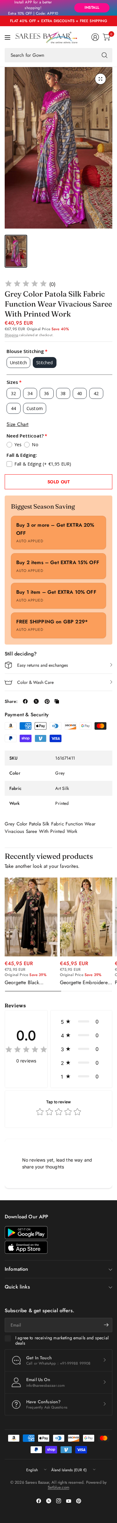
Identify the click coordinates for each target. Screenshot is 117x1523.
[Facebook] (39, 1501)
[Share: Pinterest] (47, 701)
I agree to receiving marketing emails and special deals (62, 1340)
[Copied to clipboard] (57, 701)
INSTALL (92, 7)
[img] (26, 284)
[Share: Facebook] (25, 701)
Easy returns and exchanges (42, 665)
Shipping (11, 334)
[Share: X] (36, 701)
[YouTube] (69, 1501)
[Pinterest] (79, 1501)
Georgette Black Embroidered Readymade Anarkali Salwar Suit (27, 982)
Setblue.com (58, 1487)
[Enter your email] (106, 1325)
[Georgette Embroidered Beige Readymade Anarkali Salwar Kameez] (86, 917)
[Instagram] (59, 1501)
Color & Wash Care (35, 682)
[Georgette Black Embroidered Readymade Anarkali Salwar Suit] (31, 917)
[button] (81, 1021)
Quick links (17, 1286)
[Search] (104, 55)
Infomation (16, 1269)
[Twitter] (49, 1501)
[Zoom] (100, 79)
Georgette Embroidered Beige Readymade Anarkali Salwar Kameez (86, 982)
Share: (11, 701)
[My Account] (95, 37)
